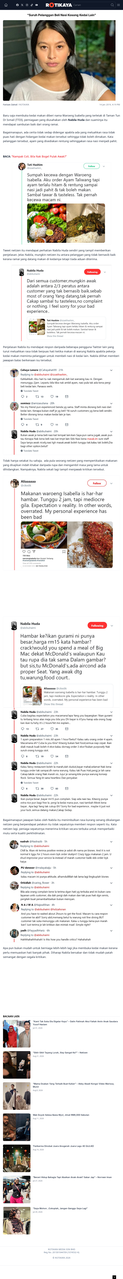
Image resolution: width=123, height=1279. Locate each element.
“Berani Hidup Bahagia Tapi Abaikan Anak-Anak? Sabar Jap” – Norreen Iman (72, 1177)
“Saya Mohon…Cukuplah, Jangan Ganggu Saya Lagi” (60, 1208)
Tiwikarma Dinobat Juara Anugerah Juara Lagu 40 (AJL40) (63, 1146)
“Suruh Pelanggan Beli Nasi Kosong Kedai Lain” (61, 15)
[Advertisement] (61, 593)
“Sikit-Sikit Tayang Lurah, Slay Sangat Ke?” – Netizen (60, 1052)
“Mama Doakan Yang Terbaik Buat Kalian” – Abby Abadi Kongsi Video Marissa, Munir (73, 1085)
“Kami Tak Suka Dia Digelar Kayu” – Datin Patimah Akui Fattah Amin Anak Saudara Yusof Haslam (75, 1023)
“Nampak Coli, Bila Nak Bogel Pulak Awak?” (39, 156)
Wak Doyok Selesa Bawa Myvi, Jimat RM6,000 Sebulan (61, 1115)
